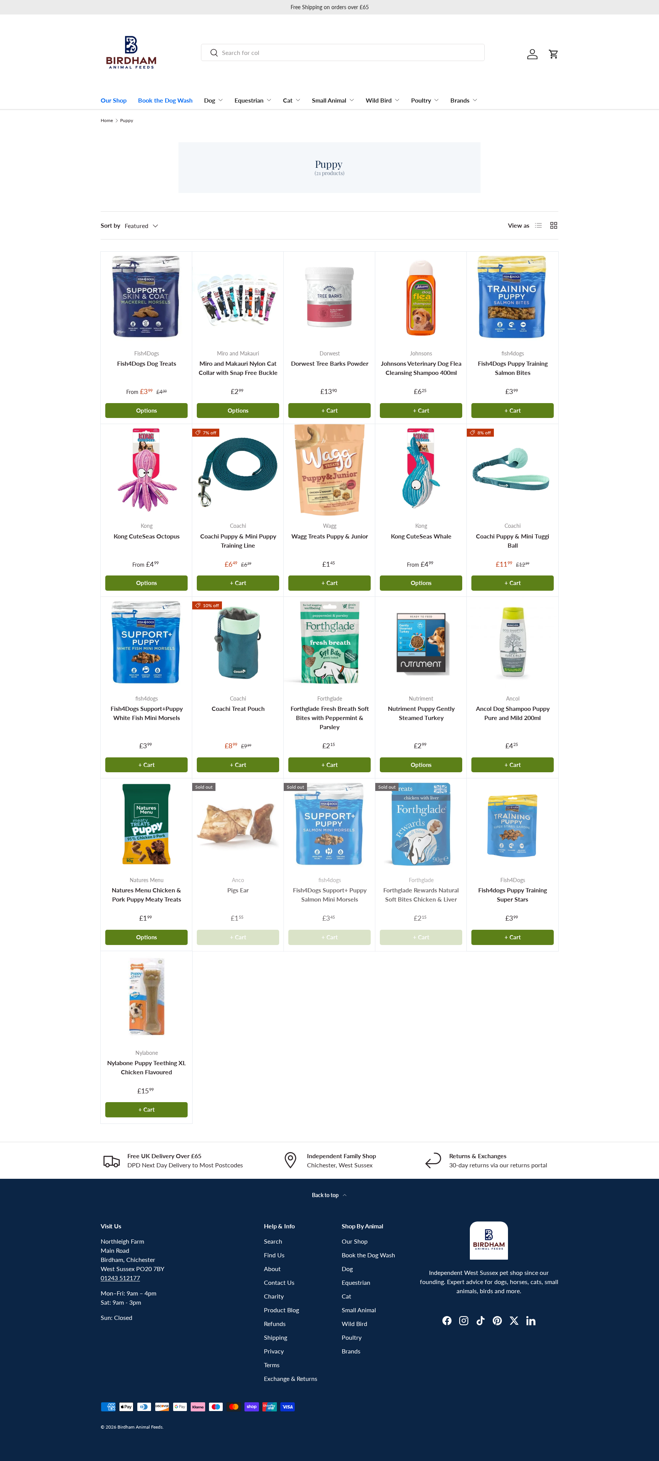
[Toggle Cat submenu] (297, 99)
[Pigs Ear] (238, 824)
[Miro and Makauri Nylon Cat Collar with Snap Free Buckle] (238, 297)
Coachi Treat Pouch (238, 708)
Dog (209, 100)
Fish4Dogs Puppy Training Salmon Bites (513, 368)
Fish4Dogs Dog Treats (146, 363)
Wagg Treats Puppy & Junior (329, 536)
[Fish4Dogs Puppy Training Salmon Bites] (512, 297)
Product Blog (281, 1309)
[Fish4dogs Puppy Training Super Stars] (512, 824)
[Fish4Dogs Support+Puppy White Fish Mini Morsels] (146, 642)
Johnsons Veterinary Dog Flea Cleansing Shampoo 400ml (421, 368)
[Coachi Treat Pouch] (238, 642)
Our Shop (114, 100)
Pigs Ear (238, 890)
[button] (553, 54)
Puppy (126, 120)
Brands (459, 100)
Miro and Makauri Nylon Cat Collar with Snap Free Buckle (238, 368)
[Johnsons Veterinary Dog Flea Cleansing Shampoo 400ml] (421, 297)
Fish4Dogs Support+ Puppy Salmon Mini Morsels (329, 894)
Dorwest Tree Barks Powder (329, 363)
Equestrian (249, 100)
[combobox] (342, 52)
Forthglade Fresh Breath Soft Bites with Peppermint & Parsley (330, 717)
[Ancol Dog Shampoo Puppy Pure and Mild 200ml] (512, 642)
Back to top (326, 1195)
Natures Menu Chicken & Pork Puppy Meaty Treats (146, 894)
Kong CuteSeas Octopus (147, 536)
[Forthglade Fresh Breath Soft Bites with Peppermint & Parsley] (329, 642)
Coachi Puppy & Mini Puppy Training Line (238, 540)
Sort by (110, 225)
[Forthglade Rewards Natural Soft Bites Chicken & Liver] (421, 824)
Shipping (275, 1337)
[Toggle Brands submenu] (474, 99)
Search (273, 1241)
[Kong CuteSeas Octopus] (146, 470)
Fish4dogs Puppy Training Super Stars (512, 894)
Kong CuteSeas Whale (421, 536)
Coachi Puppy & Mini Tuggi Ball (512, 540)
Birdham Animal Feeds (139, 1427)
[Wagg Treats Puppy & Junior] (329, 470)
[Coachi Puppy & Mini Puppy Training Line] (238, 470)
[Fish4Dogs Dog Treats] (146, 297)
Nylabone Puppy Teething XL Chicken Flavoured (146, 1067)
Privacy (274, 1351)
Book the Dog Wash (165, 100)
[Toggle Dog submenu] (220, 99)
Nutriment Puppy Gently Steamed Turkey (421, 713)
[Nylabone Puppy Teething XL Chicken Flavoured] (146, 997)
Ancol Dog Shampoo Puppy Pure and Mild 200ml (513, 713)
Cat (288, 100)
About (272, 1268)
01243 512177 (120, 1277)
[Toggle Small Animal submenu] (351, 99)
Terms (272, 1364)
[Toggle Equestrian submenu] (268, 99)
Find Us (274, 1254)
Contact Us (279, 1282)
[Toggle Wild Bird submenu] (397, 99)
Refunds (275, 1323)
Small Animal (329, 100)
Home (107, 120)
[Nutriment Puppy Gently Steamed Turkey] (421, 642)
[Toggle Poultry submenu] (436, 99)
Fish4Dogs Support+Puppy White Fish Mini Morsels (147, 713)
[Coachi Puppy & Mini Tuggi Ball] (512, 470)
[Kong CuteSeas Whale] (421, 470)
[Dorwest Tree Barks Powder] (329, 297)
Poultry (421, 100)
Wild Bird (379, 100)
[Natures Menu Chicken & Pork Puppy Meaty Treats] (146, 824)
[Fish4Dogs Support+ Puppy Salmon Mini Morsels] (329, 824)
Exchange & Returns (290, 1378)
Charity (274, 1296)
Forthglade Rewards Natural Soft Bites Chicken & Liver (421, 894)
